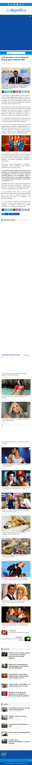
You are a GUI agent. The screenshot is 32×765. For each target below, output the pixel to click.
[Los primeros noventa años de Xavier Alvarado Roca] (4, 709)
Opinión (5, 704)
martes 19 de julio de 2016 (9, 63)
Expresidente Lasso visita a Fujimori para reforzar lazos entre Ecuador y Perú (19, 676)
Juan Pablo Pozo (14, 214)
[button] (30, 16)
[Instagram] (20, 4)
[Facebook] (8, 4)
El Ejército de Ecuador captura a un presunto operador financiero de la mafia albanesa (19, 655)
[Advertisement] (16, 34)
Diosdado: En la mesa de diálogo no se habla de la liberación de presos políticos (19, 694)
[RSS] (23, 4)
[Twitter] (11, 4)
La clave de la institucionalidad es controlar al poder (19, 741)
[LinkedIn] (14, 4)
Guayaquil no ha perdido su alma (18, 725)
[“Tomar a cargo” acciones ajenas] (4, 717)
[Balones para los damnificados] (4, 734)
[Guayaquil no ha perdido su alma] (4, 725)
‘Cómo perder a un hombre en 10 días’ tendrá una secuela (19, 685)
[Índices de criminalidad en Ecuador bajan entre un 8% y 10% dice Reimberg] (4, 666)
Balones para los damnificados (19, 732)
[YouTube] (17, 4)
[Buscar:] (16, 52)
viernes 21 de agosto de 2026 (15, 719)
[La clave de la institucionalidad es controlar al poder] (4, 741)
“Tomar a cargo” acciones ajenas (18, 717)
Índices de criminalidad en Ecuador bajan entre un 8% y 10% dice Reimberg (19, 666)
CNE (6, 214)
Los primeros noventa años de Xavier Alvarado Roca (19, 709)
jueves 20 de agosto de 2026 (15, 734)
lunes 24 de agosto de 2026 (15, 669)
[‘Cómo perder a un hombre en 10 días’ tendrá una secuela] (4, 685)
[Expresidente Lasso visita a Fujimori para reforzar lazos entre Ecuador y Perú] (4, 676)
